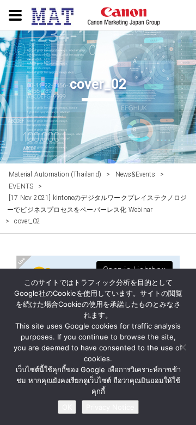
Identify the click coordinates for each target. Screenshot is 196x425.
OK (67, 407)
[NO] (182, 347)
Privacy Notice (110, 407)
